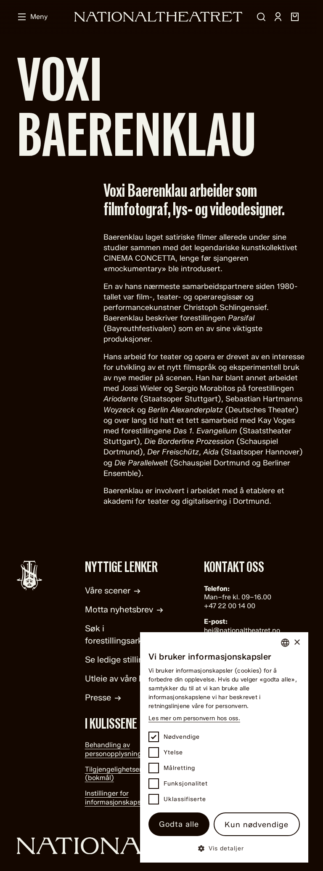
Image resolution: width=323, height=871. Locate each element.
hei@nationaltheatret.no (242, 630)
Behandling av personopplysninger (116, 749)
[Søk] (261, 17)
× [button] (297, 642)
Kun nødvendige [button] (257, 824)
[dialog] (224, 747)
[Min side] (278, 17)
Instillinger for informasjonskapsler (117, 797)
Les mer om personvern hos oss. (194, 718)
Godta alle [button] (179, 824)
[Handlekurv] (295, 17)
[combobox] (285, 643)
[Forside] (158, 16)
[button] (224, 848)
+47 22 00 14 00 (229, 606)
